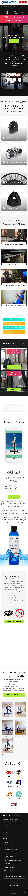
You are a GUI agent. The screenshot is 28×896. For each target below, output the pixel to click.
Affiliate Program (9, 867)
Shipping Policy (8, 856)
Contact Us (7, 863)
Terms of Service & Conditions (12, 860)
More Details (14, 497)
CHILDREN (18, 719)
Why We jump (8, 870)
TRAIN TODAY (14, 389)
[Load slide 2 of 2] (15, 666)
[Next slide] (17, 665)
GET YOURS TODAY (14, 367)
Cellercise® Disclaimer (10, 849)
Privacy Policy (8, 853)
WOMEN (17, 736)
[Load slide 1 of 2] (13, 666)
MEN (3, 754)
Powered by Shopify (14, 893)
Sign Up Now (14, 415)
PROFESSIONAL (6, 719)
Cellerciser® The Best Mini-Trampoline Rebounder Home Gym (15, 892)
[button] (1, 12)
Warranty (6, 842)
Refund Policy (8, 846)
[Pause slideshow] (26, 665)
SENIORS (4, 736)
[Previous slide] (10, 665)
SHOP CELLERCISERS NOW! (14, 621)
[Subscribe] (23, 880)
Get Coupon (22, 2)
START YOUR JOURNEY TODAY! (14, 694)
